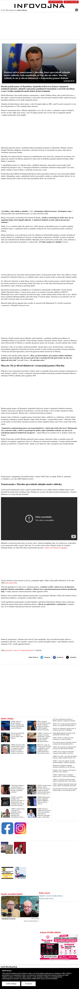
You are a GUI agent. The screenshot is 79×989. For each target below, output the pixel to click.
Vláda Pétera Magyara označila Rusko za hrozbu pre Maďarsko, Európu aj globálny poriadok (17, 789)
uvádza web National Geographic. (56, 548)
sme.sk (16, 650)
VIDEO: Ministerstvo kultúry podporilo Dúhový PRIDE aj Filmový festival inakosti (43, 800)
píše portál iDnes (11, 583)
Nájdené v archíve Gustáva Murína (51, 896)
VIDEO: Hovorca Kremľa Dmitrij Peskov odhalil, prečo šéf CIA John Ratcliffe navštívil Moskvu (17, 725)
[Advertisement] (39, 25)
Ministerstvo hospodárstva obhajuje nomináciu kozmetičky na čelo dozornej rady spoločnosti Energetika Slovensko (63, 766)
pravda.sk (9, 650)
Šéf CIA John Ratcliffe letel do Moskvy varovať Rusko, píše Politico (17, 735)
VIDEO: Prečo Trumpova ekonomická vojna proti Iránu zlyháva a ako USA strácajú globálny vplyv (63, 752)
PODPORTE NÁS (55, 2)
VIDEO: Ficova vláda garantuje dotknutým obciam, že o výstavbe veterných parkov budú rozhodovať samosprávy (64, 724)
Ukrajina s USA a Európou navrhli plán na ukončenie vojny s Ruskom (64, 770)
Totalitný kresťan (8, 919)
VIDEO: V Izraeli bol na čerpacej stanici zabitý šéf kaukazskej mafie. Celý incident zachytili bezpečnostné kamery (64, 780)
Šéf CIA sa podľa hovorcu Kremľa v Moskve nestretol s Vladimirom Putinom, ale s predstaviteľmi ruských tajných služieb (65, 720)
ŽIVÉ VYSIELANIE (71, 2)
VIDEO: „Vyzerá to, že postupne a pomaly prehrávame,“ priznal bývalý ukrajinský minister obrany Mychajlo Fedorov (44, 737)
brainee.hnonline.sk (27, 650)
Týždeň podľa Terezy (46, 898)
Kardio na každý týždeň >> (31, 921)
